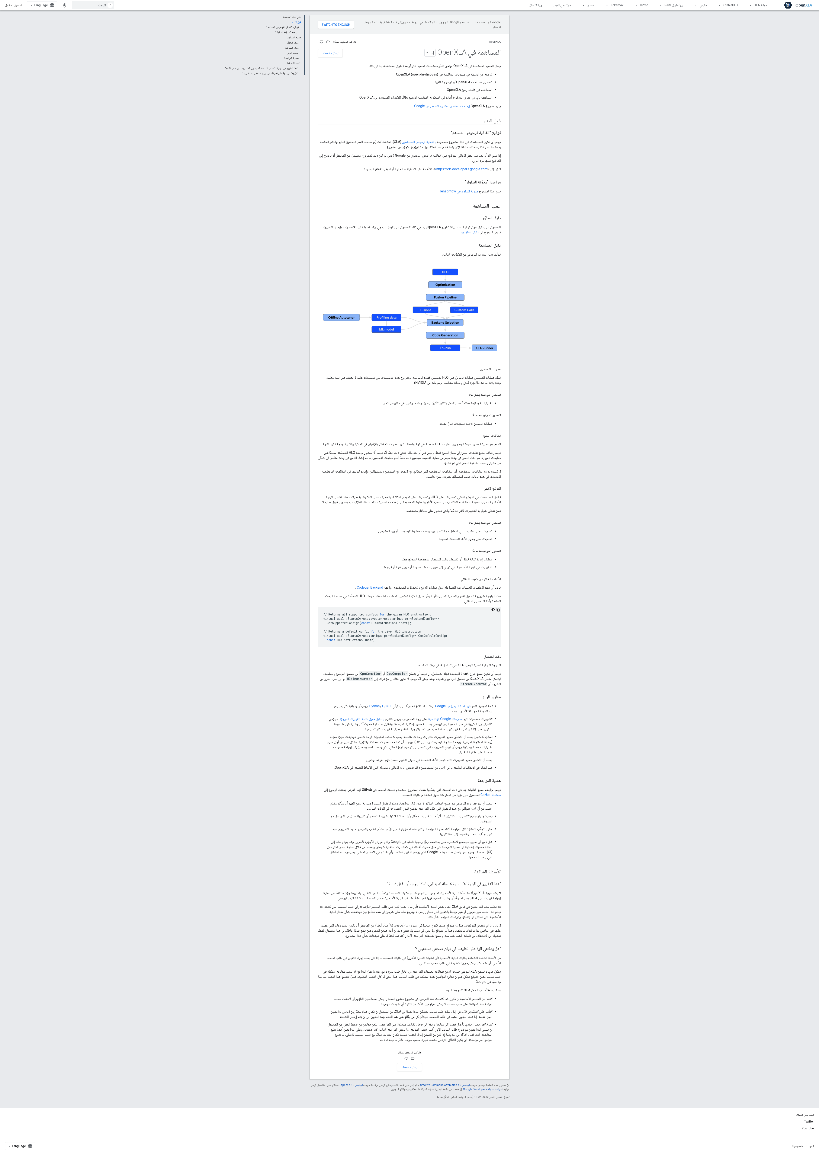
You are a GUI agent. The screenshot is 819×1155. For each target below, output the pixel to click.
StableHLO (730, 5)
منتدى (590, 5)
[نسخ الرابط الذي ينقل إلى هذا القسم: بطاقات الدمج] (479, 435)
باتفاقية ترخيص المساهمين (419, 142)
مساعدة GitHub (491, 795)
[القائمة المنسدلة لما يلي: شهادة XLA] (748, 5)
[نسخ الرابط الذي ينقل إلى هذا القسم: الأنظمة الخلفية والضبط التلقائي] (456, 579)
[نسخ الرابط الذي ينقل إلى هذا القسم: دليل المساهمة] (474, 245)
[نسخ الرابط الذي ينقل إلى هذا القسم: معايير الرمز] (478, 697)
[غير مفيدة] (321, 42)
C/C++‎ (387, 706)
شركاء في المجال (562, 5)
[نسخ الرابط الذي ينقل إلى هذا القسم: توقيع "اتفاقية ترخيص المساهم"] (447, 132)
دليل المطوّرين (470, 232)
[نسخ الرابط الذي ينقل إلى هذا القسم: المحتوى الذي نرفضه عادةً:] (467, 415)
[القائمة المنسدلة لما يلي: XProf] (634, 5)
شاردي (703, 5)
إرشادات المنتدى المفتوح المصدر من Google (442, 106)
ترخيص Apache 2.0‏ (351, 1085)
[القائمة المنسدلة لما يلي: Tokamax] (605, 5)
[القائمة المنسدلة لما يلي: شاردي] (694, 5)
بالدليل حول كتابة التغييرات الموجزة (362, 719)
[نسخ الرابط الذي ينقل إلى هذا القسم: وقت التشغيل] (479, 656)
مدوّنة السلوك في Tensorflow (458, 191)
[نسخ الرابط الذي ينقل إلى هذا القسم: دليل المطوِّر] (478, 218)
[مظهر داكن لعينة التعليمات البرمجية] (493, 609)
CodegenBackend (370, 587)
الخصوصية (798, 1146)
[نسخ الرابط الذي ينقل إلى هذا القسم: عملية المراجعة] (473, 780)
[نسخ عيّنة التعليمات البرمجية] (498, 609)
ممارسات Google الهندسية (445, 719)
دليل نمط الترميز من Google (453, 706)
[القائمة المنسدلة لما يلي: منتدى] (581, 5)
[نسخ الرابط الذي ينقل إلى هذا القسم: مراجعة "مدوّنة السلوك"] (461, 182)
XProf (644, 5)
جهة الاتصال (535, 5)
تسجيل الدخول (13, 5)
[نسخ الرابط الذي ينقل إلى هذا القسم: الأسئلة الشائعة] (470, 871)
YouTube (808, 1128)
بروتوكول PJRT (674, 5)
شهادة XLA (760, 5)
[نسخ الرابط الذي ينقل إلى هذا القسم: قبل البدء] (479, 121)
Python (374, 706)
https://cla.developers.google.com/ (461, 169)
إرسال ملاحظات (330, 53)
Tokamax (617, 5)
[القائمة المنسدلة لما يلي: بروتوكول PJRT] (659, 5)
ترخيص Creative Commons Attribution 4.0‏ (445, 1085)
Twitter (809, 1121)
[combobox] (93, 5)
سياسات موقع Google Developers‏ (482, 1089)
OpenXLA (495, 41)
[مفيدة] (328, 42)
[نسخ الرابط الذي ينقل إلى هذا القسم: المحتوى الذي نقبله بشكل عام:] (463, 394)
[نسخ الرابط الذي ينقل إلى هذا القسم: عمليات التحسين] (476, 369)
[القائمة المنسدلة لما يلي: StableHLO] (717, 5)
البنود (811, 1146)
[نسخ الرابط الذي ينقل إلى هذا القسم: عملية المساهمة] (468, 206)
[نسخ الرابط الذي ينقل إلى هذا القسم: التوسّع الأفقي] (479, 488)
